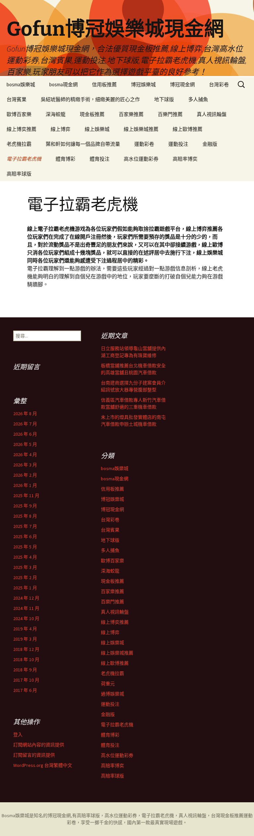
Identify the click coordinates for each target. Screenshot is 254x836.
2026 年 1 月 (25, 485)
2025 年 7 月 (25, 526)
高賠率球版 (19, 174)
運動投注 (178, 144)
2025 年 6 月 (25, 536)
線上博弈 (60, 129)
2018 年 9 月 (25, 670)
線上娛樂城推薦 (141, 129)
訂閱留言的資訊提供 (34, 755)
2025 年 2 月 (25, 577)
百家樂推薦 (131, 114)
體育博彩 (65, 159)
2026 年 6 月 (25, 434)
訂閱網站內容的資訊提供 (38, 745)
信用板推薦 (104, 84)
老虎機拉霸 (19, 144)
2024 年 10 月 (26, 618)
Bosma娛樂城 (15, 815)
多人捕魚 (198, 99)
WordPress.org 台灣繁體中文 (42, 765)
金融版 (209, 144)
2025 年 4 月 (25, 557)
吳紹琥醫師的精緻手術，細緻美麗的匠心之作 (90, 99)
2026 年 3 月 (25, 465)
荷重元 (108, 684)
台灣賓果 (16, 99)
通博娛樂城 (112, 694)
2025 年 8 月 (25, 516)
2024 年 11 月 (26, 608)
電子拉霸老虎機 (24, 159)
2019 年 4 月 (25, 629)
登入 (17, 734)
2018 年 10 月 (26, 659)
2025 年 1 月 (25, 588)
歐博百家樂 (19, 114)
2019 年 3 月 (25, 639)
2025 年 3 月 (25, 567)
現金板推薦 (92, 114)
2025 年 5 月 (25, 547)
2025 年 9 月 (25, 506)
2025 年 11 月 (26, 495)
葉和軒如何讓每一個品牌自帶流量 (83, 144)
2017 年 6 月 (25, 690)
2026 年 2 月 (25, 475)
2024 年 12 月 (26, 598)
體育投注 (99, 159)
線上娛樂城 (97, 129)
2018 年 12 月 (26, 649)
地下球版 (164, 99)
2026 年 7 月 (25, 424)
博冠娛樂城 (143, 84)
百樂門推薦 (170, 114)
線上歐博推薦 (187, 129)
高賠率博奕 (185, 159)
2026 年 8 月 (25, 414)
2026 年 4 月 (25, 455)
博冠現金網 (182, 84)
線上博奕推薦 (21, 129)
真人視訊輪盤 (212, 114)
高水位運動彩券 (141, 159)
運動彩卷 (144, 144)
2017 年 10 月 (26, 680)
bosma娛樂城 (21, 84)
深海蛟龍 (55, 114)
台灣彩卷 (219, 84)
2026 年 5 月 (25, 444)
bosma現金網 (63, 84)
